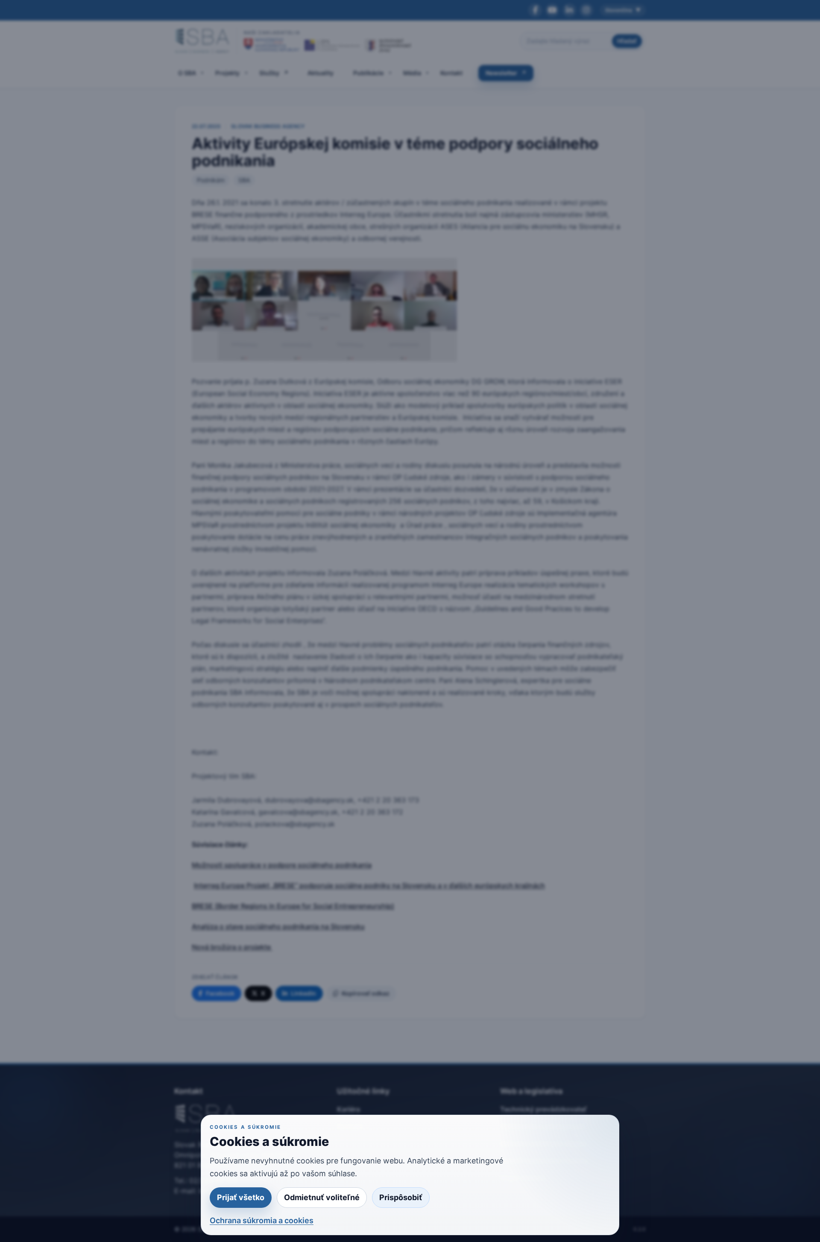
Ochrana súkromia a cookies (261, 1220)
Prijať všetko (240, 1197)
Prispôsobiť (400, 1197)
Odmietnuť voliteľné (322, 1197)
